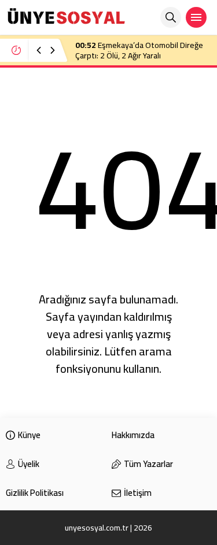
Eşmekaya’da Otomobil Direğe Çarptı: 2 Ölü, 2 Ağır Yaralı (139, 50)
